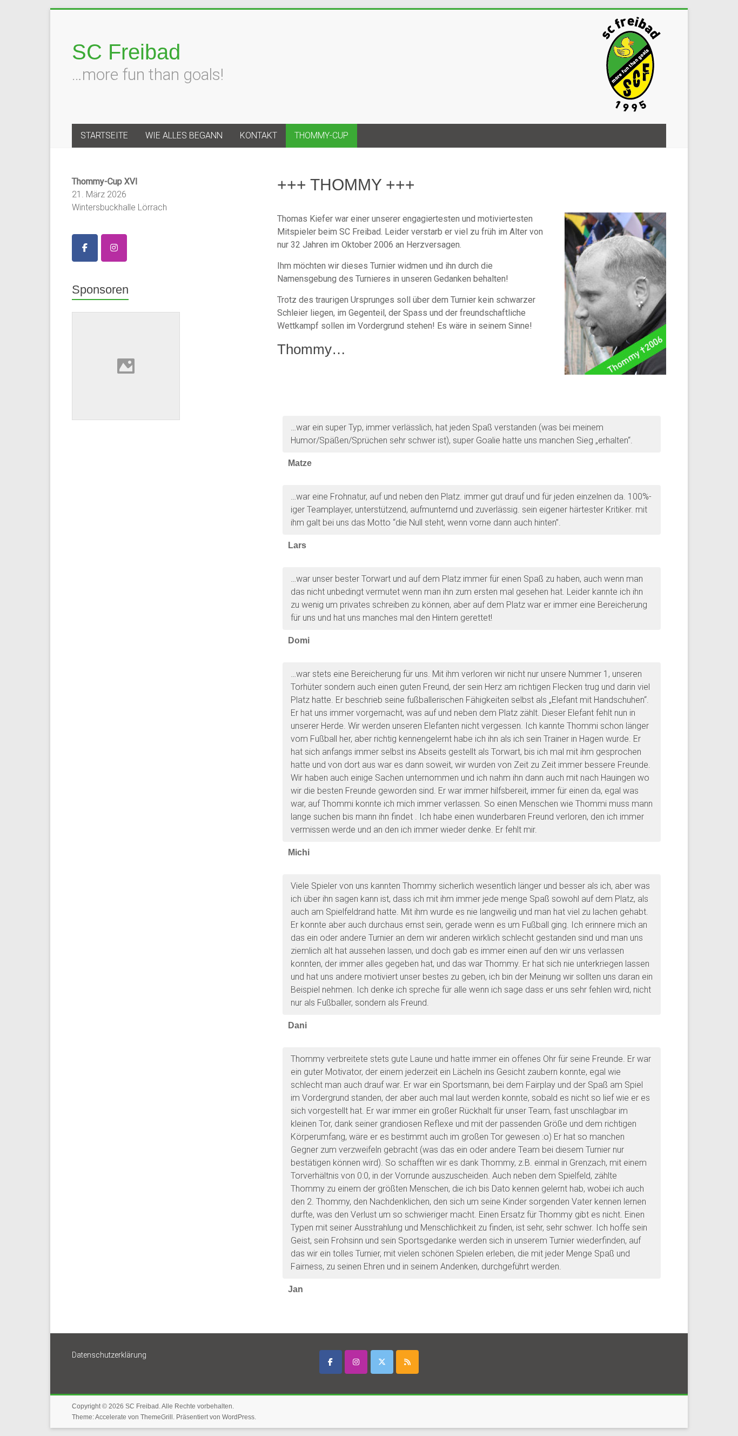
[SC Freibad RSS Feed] (407, 1362)
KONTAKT (258, 135)
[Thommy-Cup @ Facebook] (85, 248)
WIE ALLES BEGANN (184, 135)
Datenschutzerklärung (109, 1355)
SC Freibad (126, 52)
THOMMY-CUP (321, 135)
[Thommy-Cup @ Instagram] (114, 248)
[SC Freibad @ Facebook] (330, 1362)
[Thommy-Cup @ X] (382, 1362)
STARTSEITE (104, 135)
